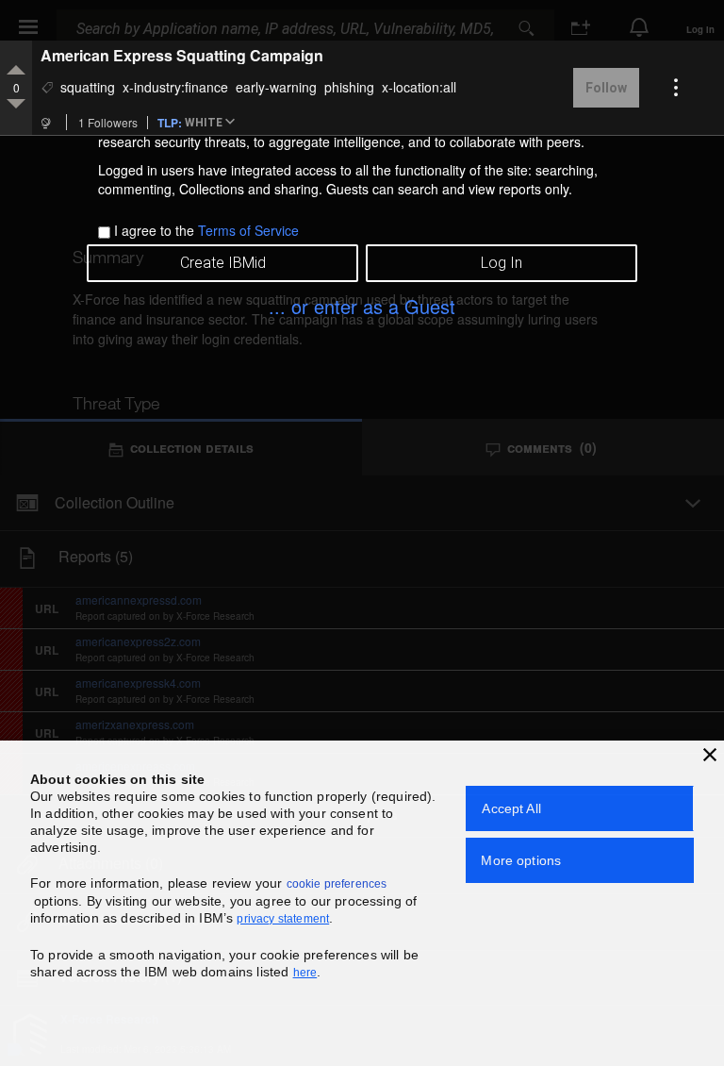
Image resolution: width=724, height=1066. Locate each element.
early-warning (276, 86)
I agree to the (206, 230)
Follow (606, 87)
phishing (349, 86)
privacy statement (283, 918)
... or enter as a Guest (362, 306)
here (305, 972)
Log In (501, 263)
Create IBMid (223, 263)
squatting (87, 86)
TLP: (169, 121)
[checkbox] (104, 232)
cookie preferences (337, 884)
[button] (213, 123)
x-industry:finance (175, 86)
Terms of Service (248, 230)
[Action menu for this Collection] (676, 88)
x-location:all (419, 86)
